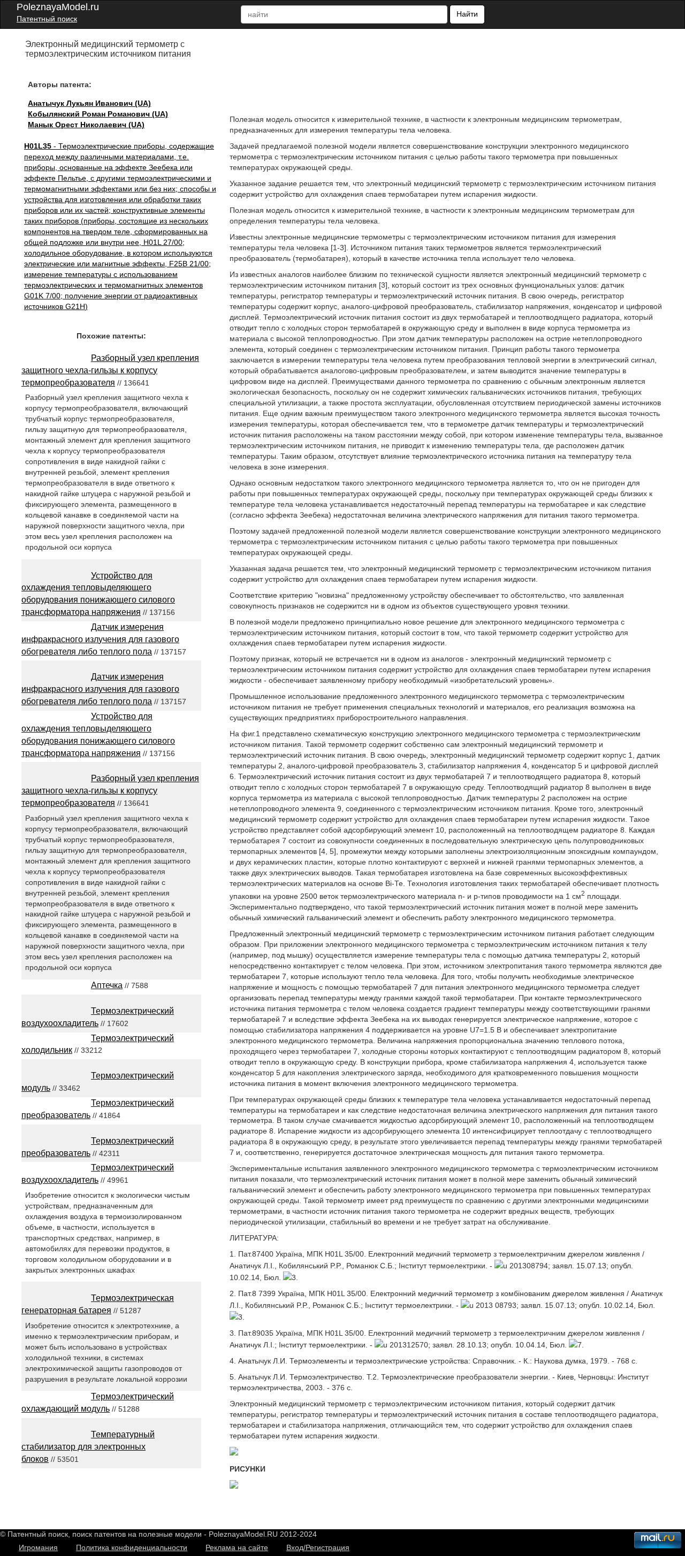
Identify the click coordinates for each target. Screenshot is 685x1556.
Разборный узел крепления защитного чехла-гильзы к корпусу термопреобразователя (110, 370)
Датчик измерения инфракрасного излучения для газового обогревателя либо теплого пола (100, 639)
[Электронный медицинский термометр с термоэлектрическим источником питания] (234, 1453)
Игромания (38, 1547)
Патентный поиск (47, 18)
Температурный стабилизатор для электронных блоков (88, 1446)
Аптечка (107, 985)
